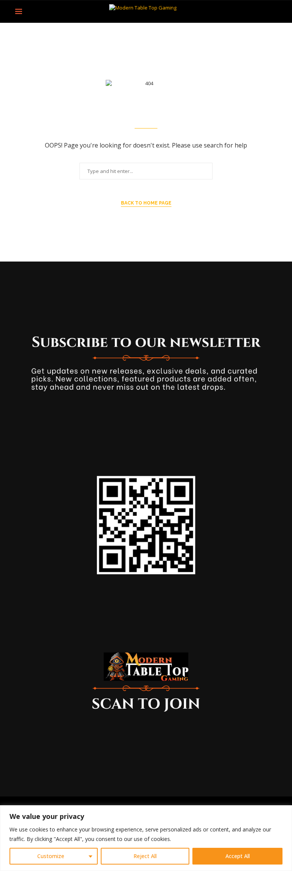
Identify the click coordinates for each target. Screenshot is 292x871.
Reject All (145, 856)
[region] (146, 838)
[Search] (273, 11)
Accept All (237, 856)
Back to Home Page (146, 203)
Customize (50, 856)
